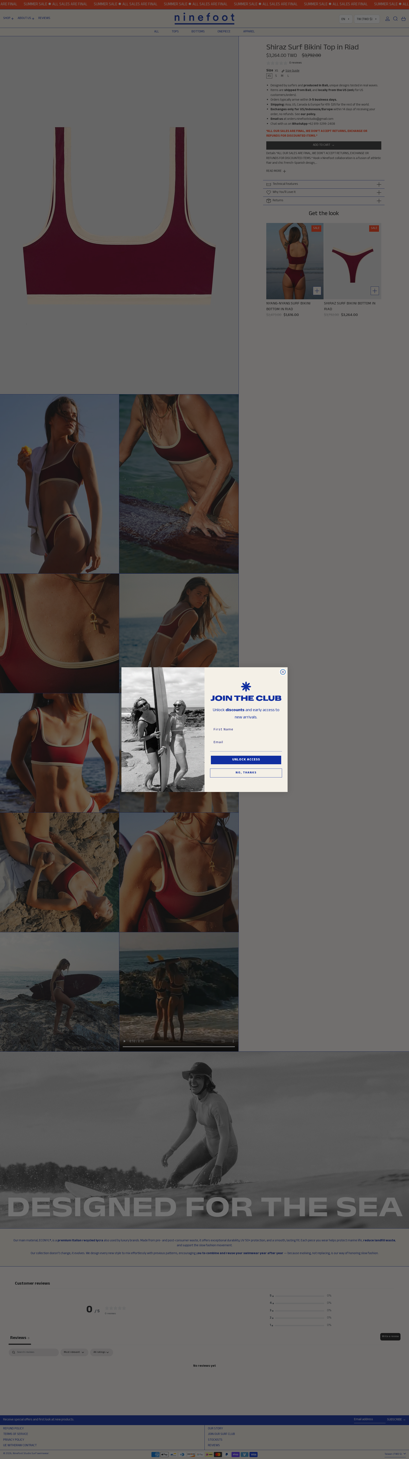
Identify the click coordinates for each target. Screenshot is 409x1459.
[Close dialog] (282, 671)
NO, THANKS (246, 773)
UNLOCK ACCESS (246, 760)
